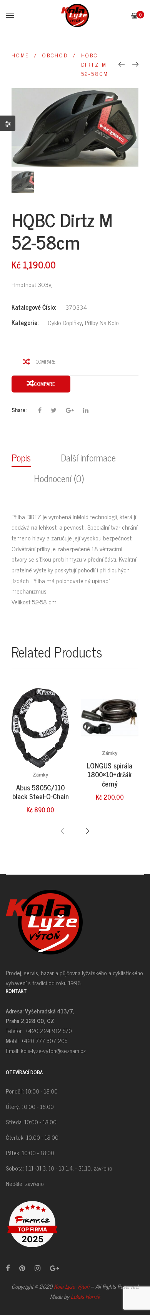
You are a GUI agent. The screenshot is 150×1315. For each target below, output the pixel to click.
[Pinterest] (22, 1268)
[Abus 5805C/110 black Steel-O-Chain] (40, 728)
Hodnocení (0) (59, 478)
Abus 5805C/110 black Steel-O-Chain (40, 792)
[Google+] (54, 1268)
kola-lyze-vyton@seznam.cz (53, 1050)
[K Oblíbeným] (56, 714)
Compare (45, 361)
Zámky (40, 774)
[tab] (25, 457)
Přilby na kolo (102, 322)
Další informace (88, 457)
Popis (21, 457)
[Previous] (121, 64)
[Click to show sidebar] (7, 123)
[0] (134, 15)
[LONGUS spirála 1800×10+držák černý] (109, 717)
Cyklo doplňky (65, 322)
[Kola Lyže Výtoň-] (74, 15)
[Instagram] (37, 1268)
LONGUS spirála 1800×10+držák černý (109, 774)
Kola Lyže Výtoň (71, 1286)
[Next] (135, 64)
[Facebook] (8, 1268)
